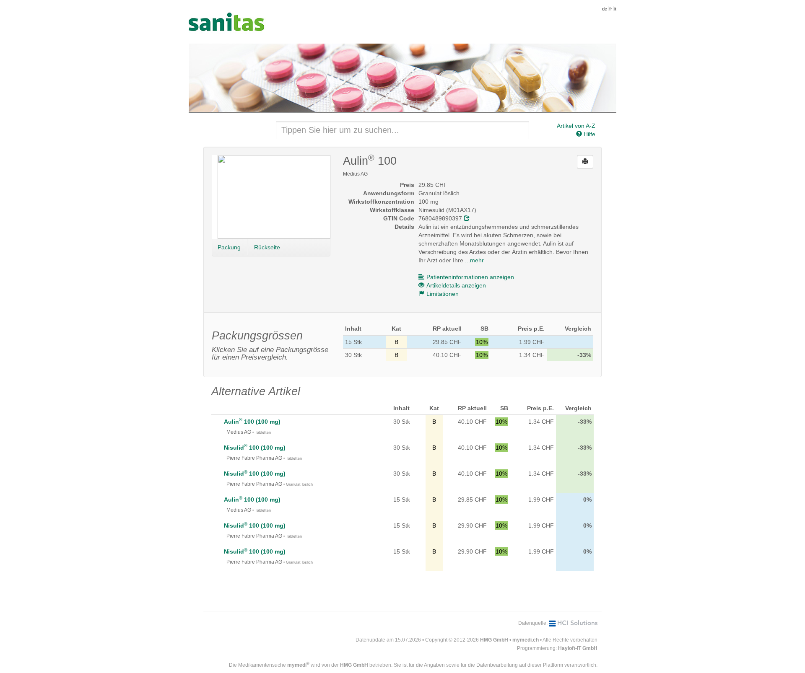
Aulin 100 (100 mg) (252, 421)
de (604, 8)
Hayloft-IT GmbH (577, 648)
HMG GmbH (494, 640)
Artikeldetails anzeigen (456, 285)
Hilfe (588, 134)
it (615, 8)
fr (610, 8)
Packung (229, 247)
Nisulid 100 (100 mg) (255, 447)
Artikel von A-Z (576, 125)
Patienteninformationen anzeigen (470, 277)
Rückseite (267, 247)
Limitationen (442, 293)
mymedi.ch (525, 640)
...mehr (474, 260)
